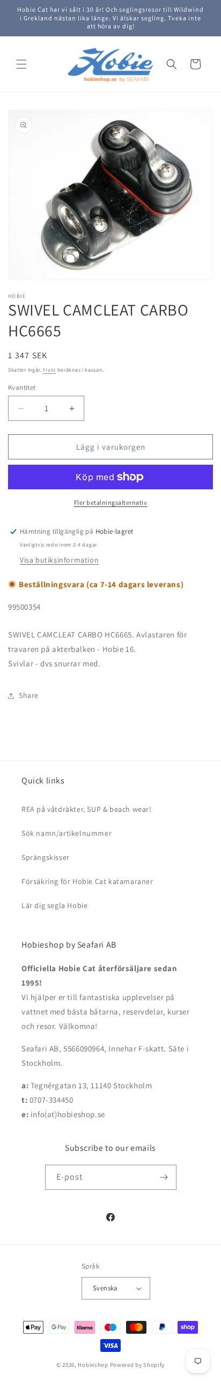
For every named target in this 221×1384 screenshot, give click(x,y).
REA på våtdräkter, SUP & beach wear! (86, 809)
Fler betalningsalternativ (111, 502)
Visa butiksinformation (59, 560)
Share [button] (29, 695)
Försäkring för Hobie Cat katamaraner (87, 881)
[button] (21, 64)
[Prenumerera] (164, 1177)
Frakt (49, 369)
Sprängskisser (45, 857)
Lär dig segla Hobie (54, 905)
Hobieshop (93, 1364)
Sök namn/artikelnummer (66, 833)
